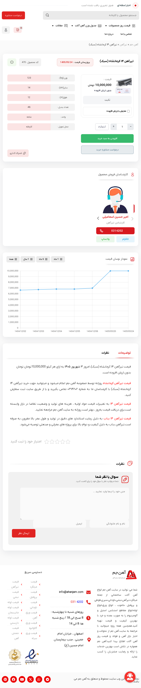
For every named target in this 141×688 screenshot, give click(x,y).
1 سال (26, 259)
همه (11, 259)
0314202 (117, 231)
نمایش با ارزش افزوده (116, 111)
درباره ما (109, 34)
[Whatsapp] (39, 679)
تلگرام (125, 239)
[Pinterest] (5, 679)
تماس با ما (126, 34)
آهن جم (134, 44)
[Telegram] (47, 679)
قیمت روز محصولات (119, 25)
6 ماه (41, 259)
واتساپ (105, 239)
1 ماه (56, 259)
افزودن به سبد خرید (107, 138)
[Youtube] (22, 679)
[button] (98, 219)
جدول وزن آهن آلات (85, 25)
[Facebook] (13, 679)
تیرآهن (123, 44)
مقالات (59, 25)
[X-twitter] (30, 679)
